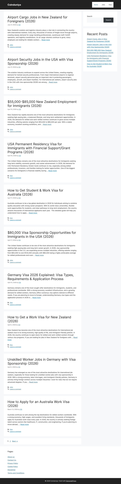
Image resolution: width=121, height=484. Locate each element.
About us (11, 457)
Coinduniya (14, 4)
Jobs (103, 5)
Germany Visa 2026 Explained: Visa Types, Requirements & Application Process (41, 277)
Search (89, 16)
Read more (46, 40)
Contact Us (12, 460)
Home (96, 5)
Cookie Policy (13, 467)
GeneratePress (71, 481)
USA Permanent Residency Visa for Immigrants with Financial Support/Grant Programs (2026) (39, 148)
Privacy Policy (13, 463)
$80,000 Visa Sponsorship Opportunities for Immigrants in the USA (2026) (42, 234)
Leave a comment (15, 47)
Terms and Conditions (16, 473)
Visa (110, 5)
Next (15, 441)
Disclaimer (11, 470)
